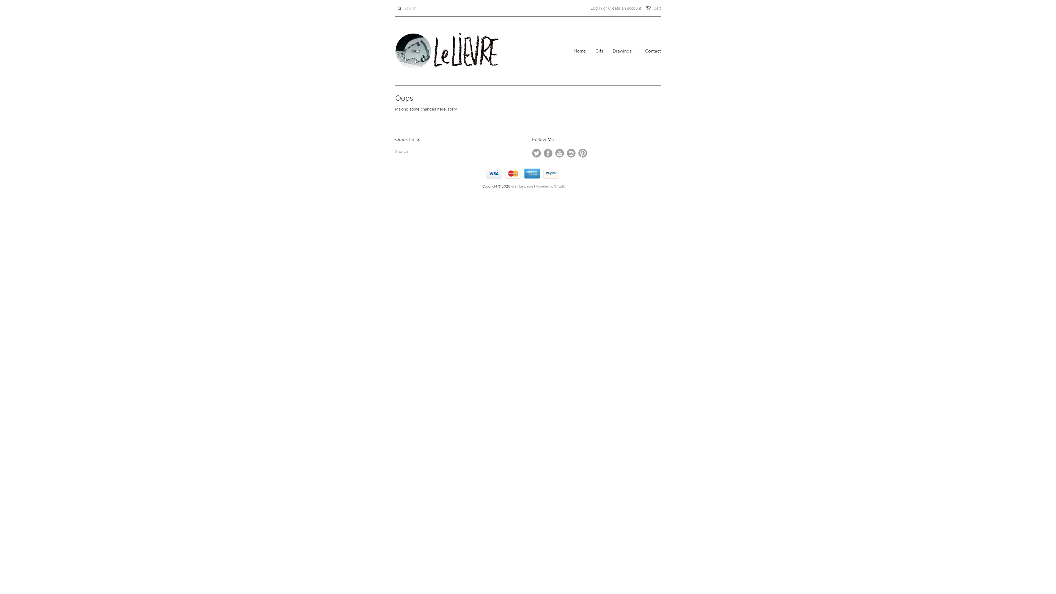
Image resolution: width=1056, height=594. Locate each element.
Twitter (536, 153)
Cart (657, 8)
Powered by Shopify (550, 186)
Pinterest (582, 153)
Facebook (548, 153)
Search (401, 151)
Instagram (571, 153)
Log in (596, 8)
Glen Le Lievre (522, 186)
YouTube (559, 153)
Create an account (624, 8)
